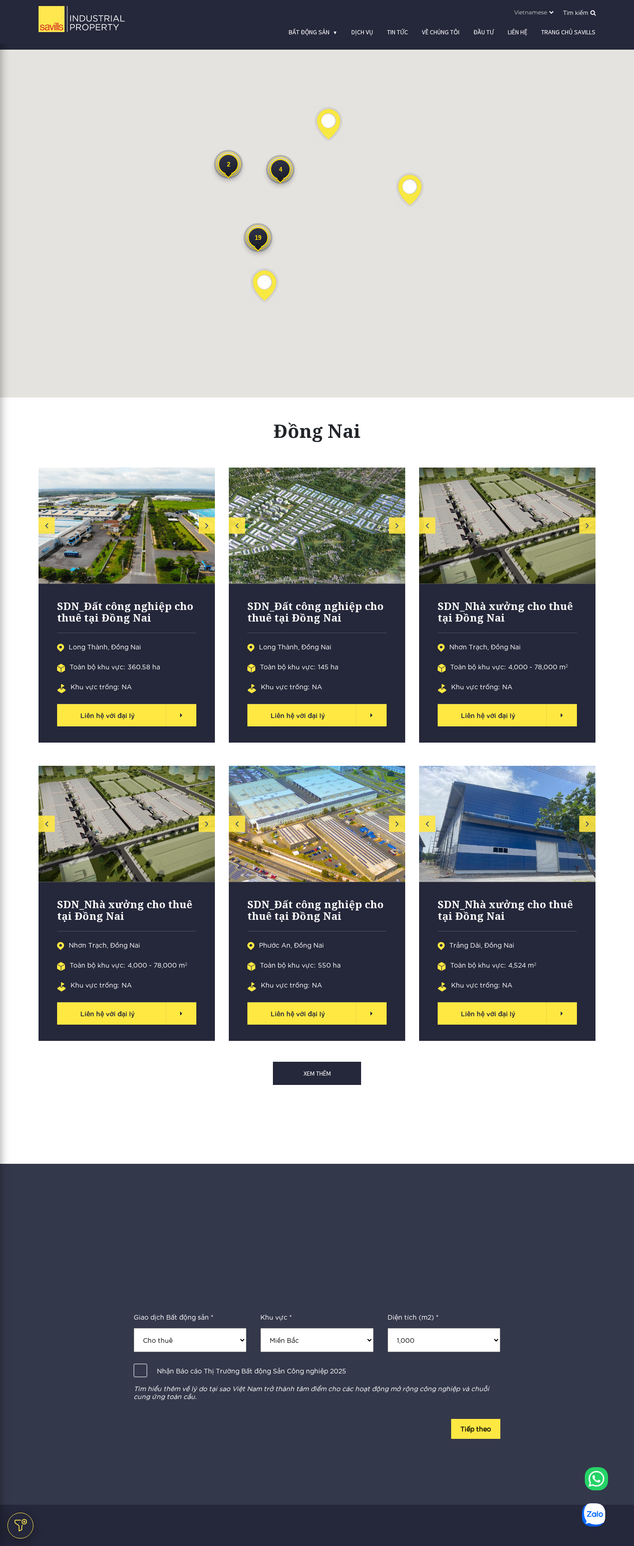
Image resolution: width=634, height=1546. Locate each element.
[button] (264, 285)
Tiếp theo (475, 1428)
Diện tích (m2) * (413, 1317)
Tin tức (397, 32)
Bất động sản (309, 32)
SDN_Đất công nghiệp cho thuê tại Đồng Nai (125, 612)
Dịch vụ (362, 32)
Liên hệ (517, 32)
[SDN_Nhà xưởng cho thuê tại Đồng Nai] (507, 526)
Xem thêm (317, 1073)
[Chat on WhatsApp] (596, 1478)
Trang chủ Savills (568, 32)
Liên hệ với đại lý (107, 715)
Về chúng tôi (440, 32)
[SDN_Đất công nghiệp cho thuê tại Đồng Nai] (127, 526)
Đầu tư (483, 32)
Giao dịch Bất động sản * (173, 1317)
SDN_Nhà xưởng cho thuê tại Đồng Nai (505, 612)
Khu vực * (276, 1317)
